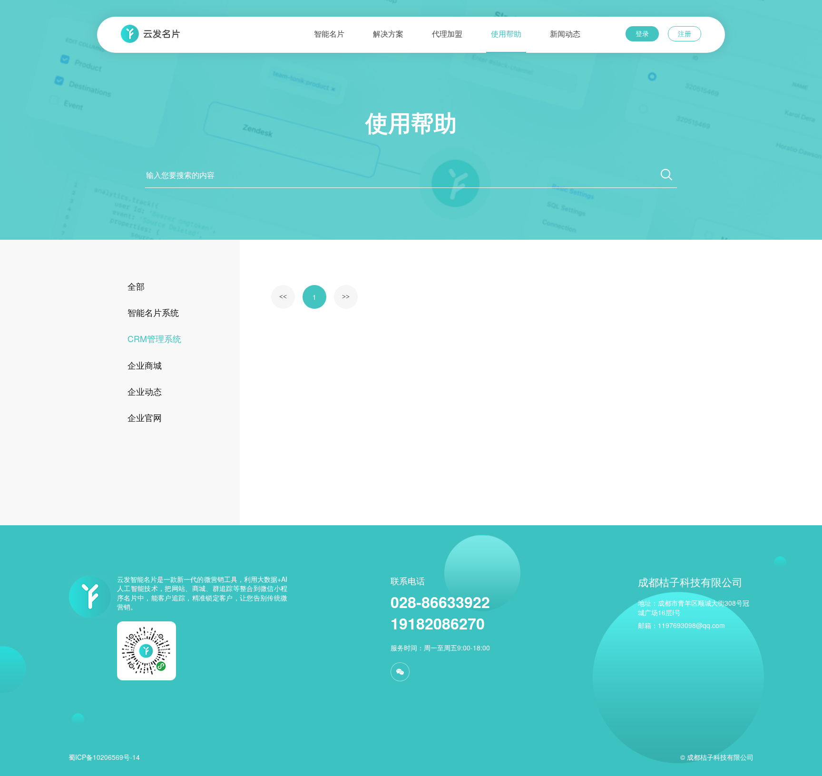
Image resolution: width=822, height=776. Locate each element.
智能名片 (329, 34)
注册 (684, 33)
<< (283, 296)
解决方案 (388, 34)
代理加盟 (447, 34)
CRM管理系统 (154, 338)
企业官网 (144, 417)
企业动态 (144, 391)
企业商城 (144, 365)
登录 (642, 33)
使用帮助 (506, 34)
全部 (136, 286)
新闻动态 (565, 34)
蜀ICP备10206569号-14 (104, 757)
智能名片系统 (153, 312)
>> (346, 296)
